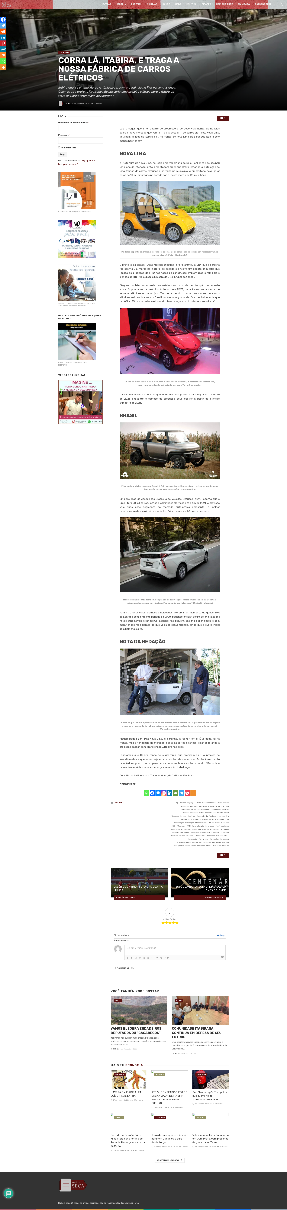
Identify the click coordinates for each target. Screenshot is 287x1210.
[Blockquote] (152, 957)
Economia (64, 52)
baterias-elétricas (199, 806)
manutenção (198, 826)
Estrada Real (263, 4)
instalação (179, 823)
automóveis (224, 803)
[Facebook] (152, 793)
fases (205, 819)
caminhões (216, 809)
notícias (225, 829)
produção (193, 839)
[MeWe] (3, 49)
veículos (217, 846)
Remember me (68, 147)
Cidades (206, 4)
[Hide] (1, 73)
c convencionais (202, 809)
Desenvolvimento (179, 816)
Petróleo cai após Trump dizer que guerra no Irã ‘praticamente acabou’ (210, 1096)
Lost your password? (68, 164)
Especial (136, 4)
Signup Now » (88, 160)
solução (201, 846)
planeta (175, 836)
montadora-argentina (191, 829)
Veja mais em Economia (168, 1160)
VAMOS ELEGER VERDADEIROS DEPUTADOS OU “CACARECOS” (136, 1031)
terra (209, 846)
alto (199, 803)
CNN (202, 813)
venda (226, 846)
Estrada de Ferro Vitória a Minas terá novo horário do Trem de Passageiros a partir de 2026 (128, 1141)
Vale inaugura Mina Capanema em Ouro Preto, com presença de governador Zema (210, 1139)
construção (211, 813)
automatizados (209, 803)
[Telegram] (181, 793)
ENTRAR (106, 4)
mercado (210, 826)
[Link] (161, 957)
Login (222, 935)
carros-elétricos (191, 813)
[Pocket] (187, 793)
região (226, 842)
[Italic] (131, 957)
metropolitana (223, 826)
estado (213, 816)
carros (226, 809)
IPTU (212, 823)
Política (191, 4)
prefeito (191, 836)
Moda (178, 4)
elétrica (192, 816)
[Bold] (127, 957)
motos (206, 829)
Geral (120, 4)
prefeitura (201, 836)
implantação (223, 819)
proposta (225, 839)
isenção (225, 823)
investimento (201, 823)
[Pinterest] (3, 43)
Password (64, 135)
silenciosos (191, 846)
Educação (244, 4)
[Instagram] (164, 793)
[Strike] (140, 957)
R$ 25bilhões (205, 842)
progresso (204, 839)
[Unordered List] (148, 957)
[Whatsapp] (146, 793)
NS (69, 103)
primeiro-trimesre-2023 (218, 836)
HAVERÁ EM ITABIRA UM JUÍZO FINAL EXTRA (126, 1094)
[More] (193, 793)
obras (216, 832)
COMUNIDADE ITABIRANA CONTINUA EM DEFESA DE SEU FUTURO (197, 1033)
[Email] (175, 793)
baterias (185, 806)
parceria (225, 832)
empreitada (203, 816)
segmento (179, 846)
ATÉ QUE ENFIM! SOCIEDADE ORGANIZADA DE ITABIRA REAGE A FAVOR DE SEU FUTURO (169, 1098)
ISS (173, 826)
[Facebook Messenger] (158, 793)
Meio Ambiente (224, 4)
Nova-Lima (178, 832)
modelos (176, 829)
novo (187, 832)
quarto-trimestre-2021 (188, 842)
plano (183, 836)
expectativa (224, 816)
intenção (190, 823)
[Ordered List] (144, 957)
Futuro (213, 819)
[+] (169, 957)
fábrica (197, 819)
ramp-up (217, 842)
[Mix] (3, 55)
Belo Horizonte (215, 806)
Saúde (166, 4)
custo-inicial (223, 813)
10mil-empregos (188, 803)
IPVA (218, 823)
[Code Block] (157, 957)
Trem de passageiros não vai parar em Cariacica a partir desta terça (168, 1139)
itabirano (181, 826)
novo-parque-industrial (202, 832)
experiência (187, 819)
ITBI (189, 826)
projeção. (215, 839)
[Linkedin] (169, 793)
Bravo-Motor (187, 809)
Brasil (226, 806)
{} (165, 957)
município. (215, 829)
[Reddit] (3, 31)
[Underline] (136, 957)
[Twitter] (3, 26)
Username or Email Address (73, 122)
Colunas (152, 4)
